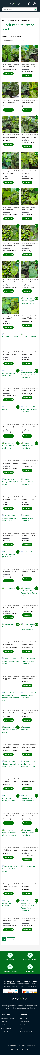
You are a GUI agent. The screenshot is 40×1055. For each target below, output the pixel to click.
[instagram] (28, 1049)
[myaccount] (34, 3)
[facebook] (17, 1049)
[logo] (14, 4)
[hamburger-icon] (4, 3)
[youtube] (12, 1049)
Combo (9, 20)
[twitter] (23, 1049)
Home (4, 20)
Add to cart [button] (8, 74)
